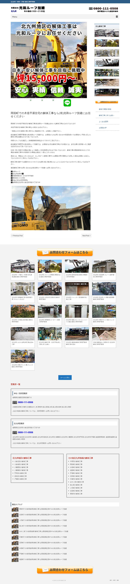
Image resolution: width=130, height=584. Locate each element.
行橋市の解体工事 (76, 479)
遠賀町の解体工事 (76, 470)
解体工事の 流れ (100, 92)
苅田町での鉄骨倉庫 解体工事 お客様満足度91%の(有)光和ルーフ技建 (43, 542)
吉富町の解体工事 (76, 491)
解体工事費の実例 (105, 109)
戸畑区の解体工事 (20, 479)
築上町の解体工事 (76, 485)
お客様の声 (103, 128)
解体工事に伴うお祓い (106, 115)
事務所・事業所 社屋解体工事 (101, 43)
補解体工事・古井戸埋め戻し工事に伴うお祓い (106, 72)
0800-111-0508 (25, 402)
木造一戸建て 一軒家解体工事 (101, 33)
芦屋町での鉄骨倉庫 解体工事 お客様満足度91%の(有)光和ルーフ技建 (43, 554)
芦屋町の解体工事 (76, 473)
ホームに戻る (65, 377)
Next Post (86, 235)
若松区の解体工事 (20, 476)
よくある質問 (103, 121)
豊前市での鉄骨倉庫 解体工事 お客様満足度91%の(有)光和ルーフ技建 (43, 509)
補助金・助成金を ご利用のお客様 (102, 82)
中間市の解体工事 (76, 461)
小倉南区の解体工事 (21, 464)
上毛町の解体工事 (76, 488)
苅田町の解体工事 (76, 476)
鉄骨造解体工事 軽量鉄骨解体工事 (102, 62)
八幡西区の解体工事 (21, 467)
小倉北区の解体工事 (21, 461)
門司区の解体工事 (20, 473)
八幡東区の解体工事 (21, 470)
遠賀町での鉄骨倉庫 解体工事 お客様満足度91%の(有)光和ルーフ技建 (43, 559)
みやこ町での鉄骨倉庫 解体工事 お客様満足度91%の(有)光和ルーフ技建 (43, 531)
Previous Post (18, 235)
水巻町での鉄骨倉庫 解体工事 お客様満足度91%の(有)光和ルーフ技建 (43, 548)
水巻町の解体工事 (76, 467)
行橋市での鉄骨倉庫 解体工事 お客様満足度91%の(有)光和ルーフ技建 (43, 537)
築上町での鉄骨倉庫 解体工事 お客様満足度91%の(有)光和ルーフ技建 (43, 526)
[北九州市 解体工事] (28, 9)
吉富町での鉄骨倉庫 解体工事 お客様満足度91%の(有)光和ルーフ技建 (43, 514)
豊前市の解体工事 (76, 494)
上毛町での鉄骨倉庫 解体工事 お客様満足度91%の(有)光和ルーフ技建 (43, 520)
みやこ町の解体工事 (77, 482)
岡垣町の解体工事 (76, 464)
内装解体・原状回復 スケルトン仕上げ (103, 53)
